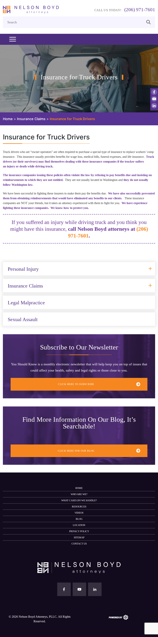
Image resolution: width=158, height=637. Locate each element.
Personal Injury (23, 269)
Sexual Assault (23, 319)
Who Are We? (79, 494)
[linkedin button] (154, 106)
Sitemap (79, 537)
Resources (79, 506)
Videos (79, 512)
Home (79, 488)
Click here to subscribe (76, 384)
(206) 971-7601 (139, 9)
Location (79, 525)
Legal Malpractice (26, 302)
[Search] (148, 21)
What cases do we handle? (79, 500)
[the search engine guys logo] (118, 617)
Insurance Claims (25, 286)
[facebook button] (154, 92)
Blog (79, 518)
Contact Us (79, 543)
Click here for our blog (76, 450)
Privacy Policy (79, 531)
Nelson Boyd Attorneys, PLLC (38, 616)
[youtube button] (154, 99)
